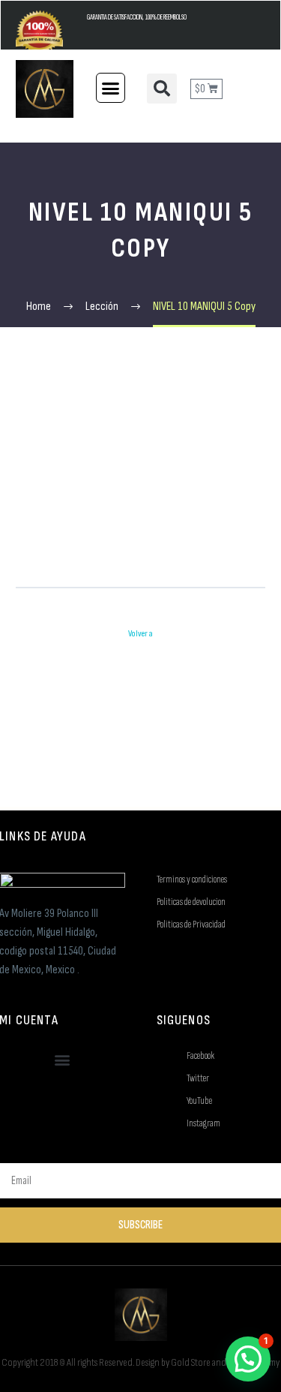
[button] (111, 88)
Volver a (140, 633)
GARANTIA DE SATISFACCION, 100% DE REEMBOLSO (137, 18)
